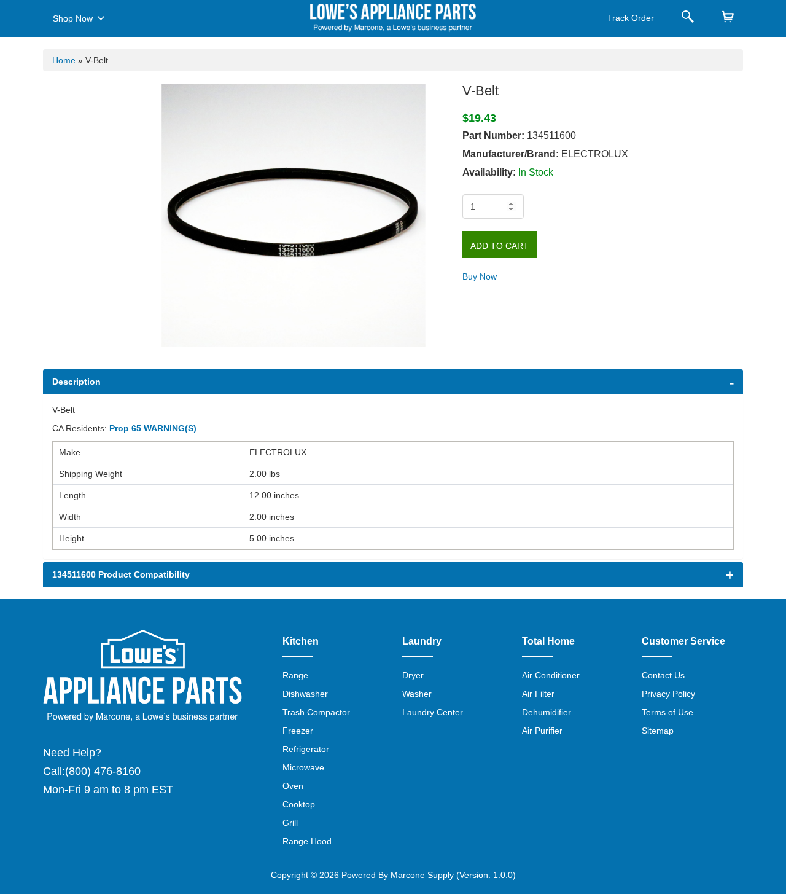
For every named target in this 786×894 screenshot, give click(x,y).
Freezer (297, 730)
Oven (292, 786)
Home (64, 60)
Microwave (303, 767)
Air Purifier (542, 730)
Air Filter (538, 694)
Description (76, 381)
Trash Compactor (316, 712)
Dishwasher (305, 694)
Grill (290, 823)
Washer (417, 694)
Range (295, 675)
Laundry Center (432, 712)
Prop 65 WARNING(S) (152, 428)
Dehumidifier (546, 712)
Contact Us (663, 675)
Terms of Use (667, 712)
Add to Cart (499, 246)
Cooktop (298, 804)
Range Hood (307, 841)
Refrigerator (305, 749)
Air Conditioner (551, 675)
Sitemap (658, 730)
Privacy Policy (668, 694)
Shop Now (73, 18)
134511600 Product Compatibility (121, 574)
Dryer (413, 675)
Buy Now (479, 276)
